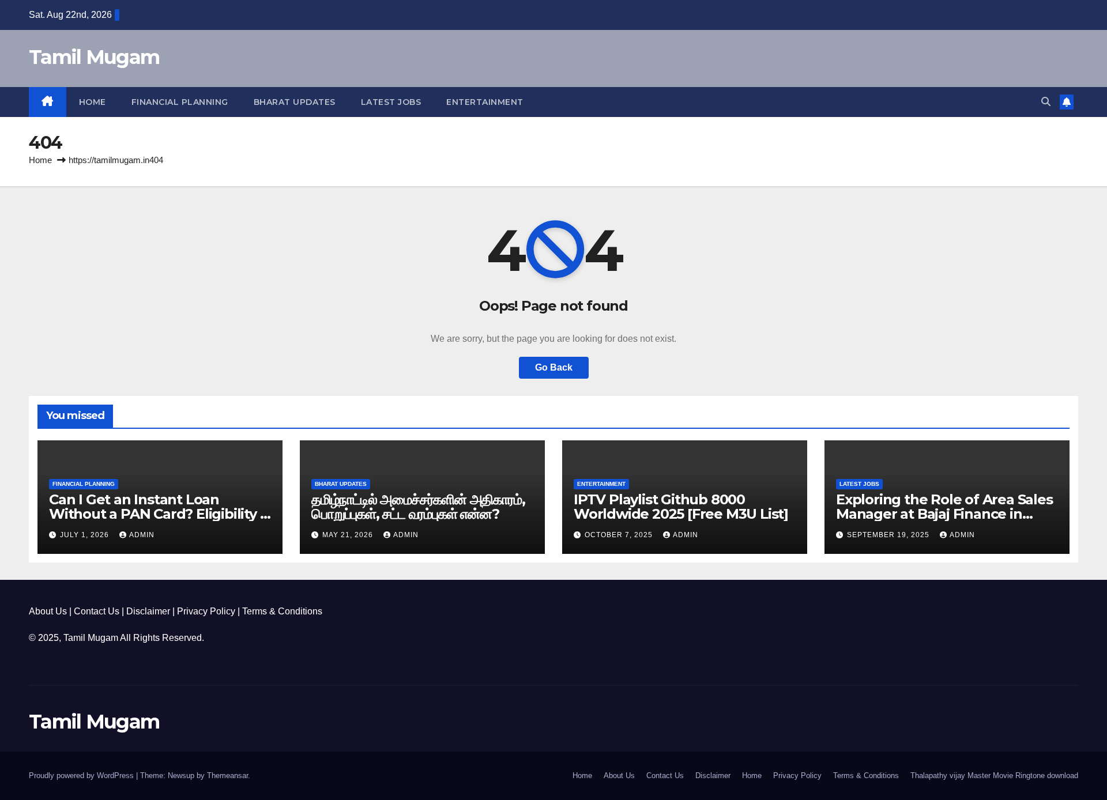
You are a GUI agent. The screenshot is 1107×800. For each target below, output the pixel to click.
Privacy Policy (206, 611)
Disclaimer (148, 611)
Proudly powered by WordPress (82, 775)
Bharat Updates (295, 102)
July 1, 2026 (85, 535)
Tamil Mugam (94, 57)
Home (92, 102)
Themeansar (227, 775)
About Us (48, 611)
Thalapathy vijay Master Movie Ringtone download (994, 775)
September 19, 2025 (889, 535)
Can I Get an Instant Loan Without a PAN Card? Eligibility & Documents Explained (159, 514)
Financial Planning (179, 102)
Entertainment (485, 102)
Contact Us (96, 611)
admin (142, 535)
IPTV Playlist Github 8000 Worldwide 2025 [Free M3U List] (681, 506)
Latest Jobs (391, 102)
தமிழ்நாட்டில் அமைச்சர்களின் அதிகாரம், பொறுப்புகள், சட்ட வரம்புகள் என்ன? (418, 506)
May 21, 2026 (348, 535)
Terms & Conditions (282, 611)
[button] (1045, 102)
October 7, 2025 (620, 535)
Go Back (554, 367)
